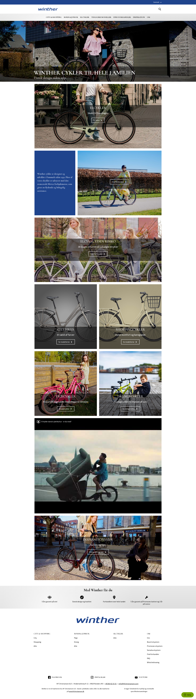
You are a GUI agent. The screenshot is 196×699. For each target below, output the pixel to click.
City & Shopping (54, 17)
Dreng (76, 642)
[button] (98, 465)
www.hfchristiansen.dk (76, 691)
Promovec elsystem (154, 646)
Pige (76, 638)
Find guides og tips (98, 548)
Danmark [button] (156, 2)
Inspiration (139, 17)
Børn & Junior (71, 17)
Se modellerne (65, 316)
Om (148, 17)
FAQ (148, 658)
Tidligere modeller (101, 17)
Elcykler (84, 17)
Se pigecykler (65, 383)
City (35, 638)
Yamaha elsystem (153, 650)
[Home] (48, 9)
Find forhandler (122, 17)
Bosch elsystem (153, 642)
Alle (35, 646)
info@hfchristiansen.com (128, 684)
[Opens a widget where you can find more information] (187, 695)
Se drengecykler (130, 383)
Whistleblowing (153, 662)
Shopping (37, 642)
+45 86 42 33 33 (111, 684)
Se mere (98, 116)
